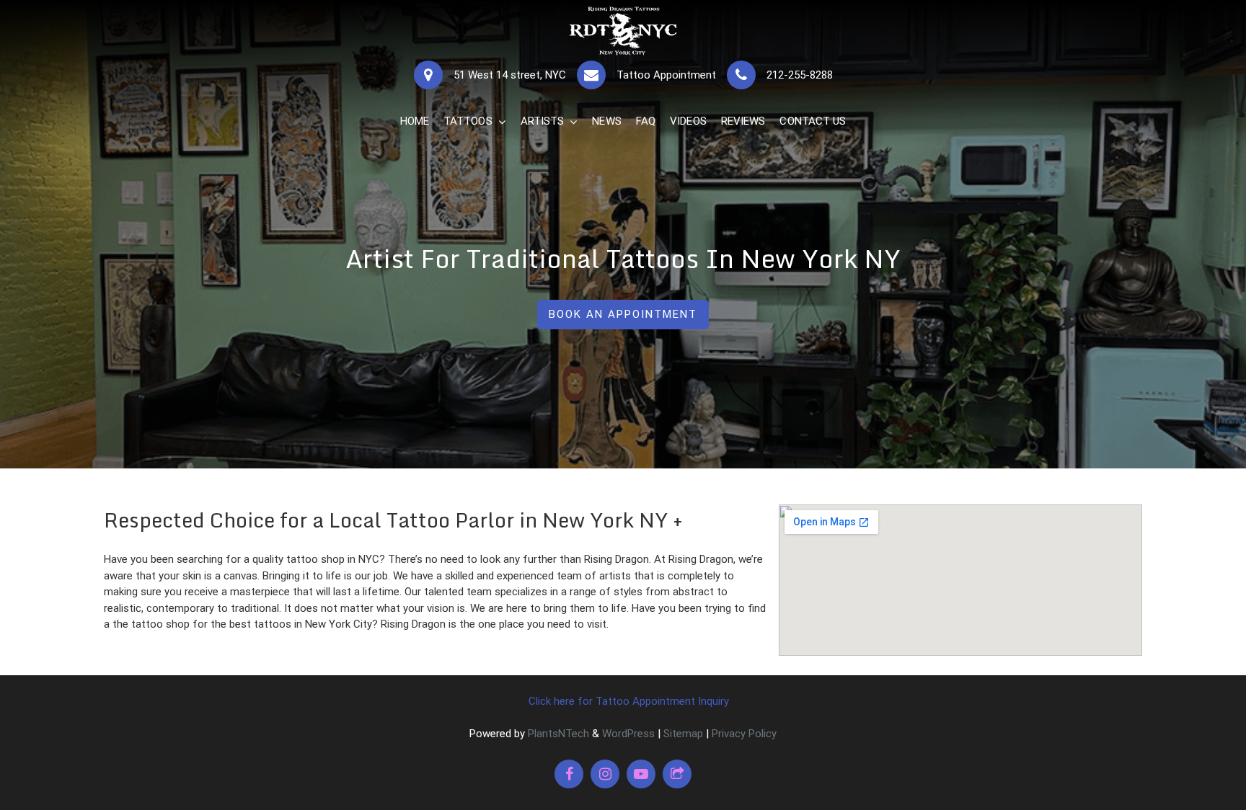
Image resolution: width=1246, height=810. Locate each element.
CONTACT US (812, 121)
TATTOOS (467, 121)
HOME (414, 121)
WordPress (628, 733)
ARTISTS (543, 121)
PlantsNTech (557, 733)
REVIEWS (743, 121)
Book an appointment (623, 314)
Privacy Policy (744, 733)
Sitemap (683, 733)
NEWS (606, 121)
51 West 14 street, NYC (510, 74)
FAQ (645, 121)
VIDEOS (688, 121)
